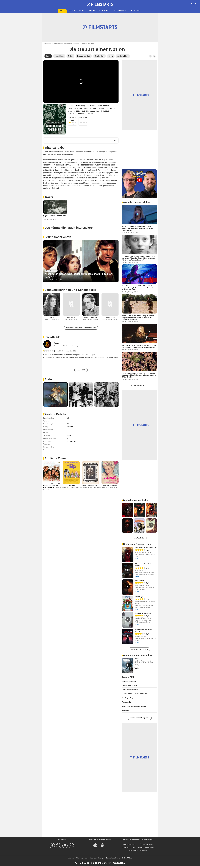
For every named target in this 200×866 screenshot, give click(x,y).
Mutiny (136, 659)
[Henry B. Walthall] (90, 304)
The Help (71, 485)
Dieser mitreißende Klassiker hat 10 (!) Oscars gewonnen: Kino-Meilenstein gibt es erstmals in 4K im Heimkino (139, 375)
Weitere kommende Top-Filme (139, 718)
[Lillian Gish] (51, 304)
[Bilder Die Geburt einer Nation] (55, 394)
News (81, 11)
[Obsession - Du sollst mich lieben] (127, 570)
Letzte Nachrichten (57, 237)
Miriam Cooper (110, 317)
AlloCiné (125, 844)
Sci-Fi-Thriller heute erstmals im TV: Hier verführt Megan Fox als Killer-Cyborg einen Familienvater (137, 228)
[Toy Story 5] (127, 603)
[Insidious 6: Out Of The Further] (127, 636)
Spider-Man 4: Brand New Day (145, 547)
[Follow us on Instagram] (65, 845)
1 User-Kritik (81, 370)
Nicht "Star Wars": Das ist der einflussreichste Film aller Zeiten (78, 275)
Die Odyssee (139, 580)
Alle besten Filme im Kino (139, 649)
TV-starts (135, 11)
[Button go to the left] (150, 56)
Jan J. (56, 343)
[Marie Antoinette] (110, 472)
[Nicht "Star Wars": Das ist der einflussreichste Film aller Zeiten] (81, 261)
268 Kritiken (67, 346)
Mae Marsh (90, 111)
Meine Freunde (83, 117)
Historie (106, 105)
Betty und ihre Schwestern (54, 485)
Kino (62, 11)
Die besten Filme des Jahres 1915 (67, 487)
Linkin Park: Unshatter (130, 689)
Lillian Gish (80, 111)
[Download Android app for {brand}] (103, 845)
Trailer (48, 197)
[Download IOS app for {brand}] (96, 845)
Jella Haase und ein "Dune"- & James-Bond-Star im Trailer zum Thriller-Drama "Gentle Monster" (139, 346)
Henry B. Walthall (102, 111)
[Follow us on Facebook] (53, 845)
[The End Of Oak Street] (127, 620)
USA (68, 418)
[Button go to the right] (154, 56)
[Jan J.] (47, 344)
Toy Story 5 (139, 597)
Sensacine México (136, 850)
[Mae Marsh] (71, 304)
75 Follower (57, 346)
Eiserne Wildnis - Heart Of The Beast (135, 694)
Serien (72, 11)
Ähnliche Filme (55, 458)
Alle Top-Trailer (139, 538)
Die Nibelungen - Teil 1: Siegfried (95, 485)
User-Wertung (72, 117)
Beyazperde (126, 847)
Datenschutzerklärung (113, 858)
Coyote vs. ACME (128, 677)
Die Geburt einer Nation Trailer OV (55, 216)
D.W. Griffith (77, 108)
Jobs (77, 858)
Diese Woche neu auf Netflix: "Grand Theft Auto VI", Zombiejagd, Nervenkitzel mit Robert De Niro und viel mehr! (139, 288)
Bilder (48, 379)
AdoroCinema (143, 847)
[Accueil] (100, 4)
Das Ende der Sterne (129, 685)
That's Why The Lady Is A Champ (134, 706)
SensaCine (144, 844)
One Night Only (127, 698)
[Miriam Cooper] (110, 304)
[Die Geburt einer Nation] (54, 119)
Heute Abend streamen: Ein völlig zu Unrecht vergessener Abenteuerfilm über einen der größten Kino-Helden (138, 317)
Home (46, 43)
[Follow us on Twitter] (59, 845)
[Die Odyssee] (127, 587)
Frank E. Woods (98, 108)
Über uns (71, 858)
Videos (92, 11)
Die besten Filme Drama (88, 487)
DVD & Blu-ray (120, 11)
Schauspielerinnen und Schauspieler (70, 290)
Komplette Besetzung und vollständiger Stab (81, 328)
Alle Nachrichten (139, 385)
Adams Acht (126, 702)
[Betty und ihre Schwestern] (51, 472)
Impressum (84, 858)
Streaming (104, 11)
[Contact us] (72, 845)
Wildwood (125, 710)
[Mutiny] (127, 665)
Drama (99, 105)
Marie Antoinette (110, 485)
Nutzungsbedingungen (97, 858)
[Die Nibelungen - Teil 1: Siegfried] (90, 472)
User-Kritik (52, 337)
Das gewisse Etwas (129, 681)
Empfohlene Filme (58, 43)
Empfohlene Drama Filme (72, 43)
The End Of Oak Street (143, 613)
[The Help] (71, 472)
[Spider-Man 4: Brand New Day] (127, 554)
